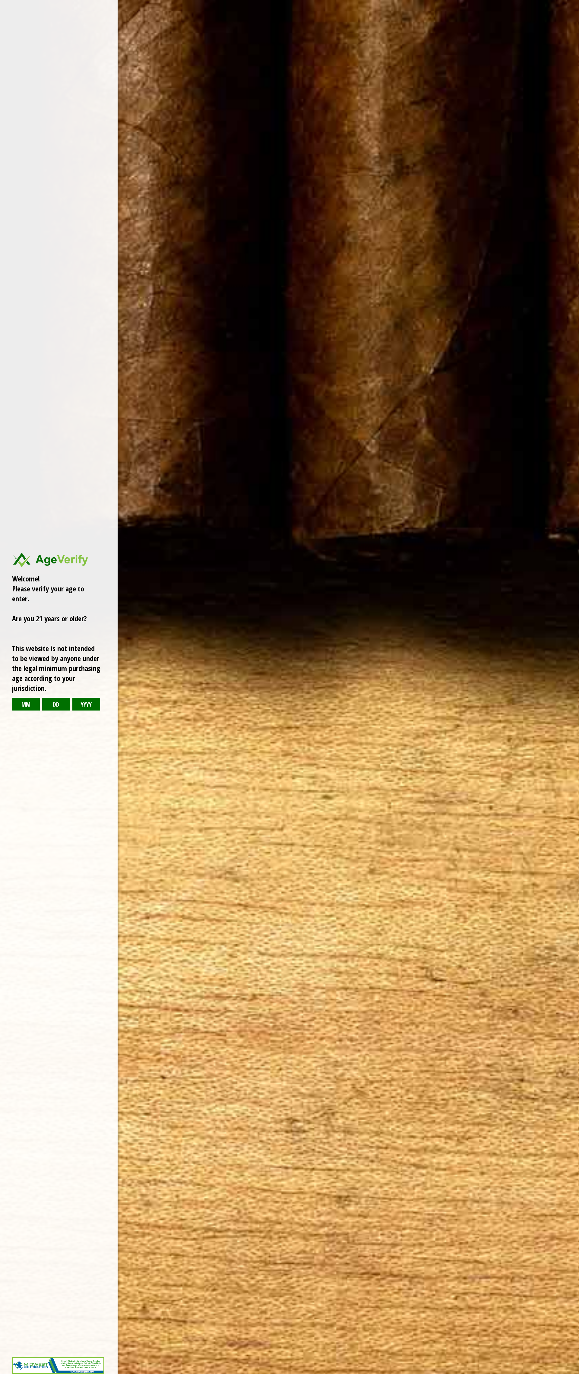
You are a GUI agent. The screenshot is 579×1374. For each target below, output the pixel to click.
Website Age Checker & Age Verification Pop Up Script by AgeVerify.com (571, 1372)
